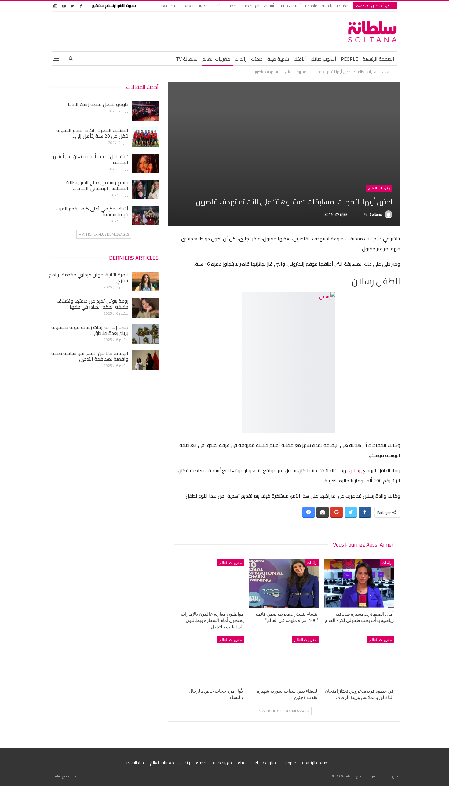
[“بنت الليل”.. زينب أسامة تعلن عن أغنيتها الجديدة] (145, 163)
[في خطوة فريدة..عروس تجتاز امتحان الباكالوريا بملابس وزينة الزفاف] (359, 660)
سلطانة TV (170, 5)
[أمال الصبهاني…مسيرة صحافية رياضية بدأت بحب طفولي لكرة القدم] (359, 583)
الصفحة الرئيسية (335, 5)
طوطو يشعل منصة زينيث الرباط (98, 104)
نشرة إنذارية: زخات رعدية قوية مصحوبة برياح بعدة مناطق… (89, 330)
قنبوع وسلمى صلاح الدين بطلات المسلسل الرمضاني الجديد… (97, 185)
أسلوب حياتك (290, 5)
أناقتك (269, 5)
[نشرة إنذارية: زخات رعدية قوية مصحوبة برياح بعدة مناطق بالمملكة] (145, 334)
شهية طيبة (250, 5)
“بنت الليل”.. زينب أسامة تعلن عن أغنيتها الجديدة (89, 159)
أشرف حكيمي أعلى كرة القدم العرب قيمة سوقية (92, 211)
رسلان (354, 470)
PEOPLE (349, 59)
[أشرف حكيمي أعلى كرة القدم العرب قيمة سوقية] (145, 215)
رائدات (217, 5)
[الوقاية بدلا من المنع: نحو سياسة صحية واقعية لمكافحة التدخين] (145, 360)
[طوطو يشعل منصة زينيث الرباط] (145, 111)
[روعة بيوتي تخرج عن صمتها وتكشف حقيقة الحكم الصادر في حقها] (145, 308)
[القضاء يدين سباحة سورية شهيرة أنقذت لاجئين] (284, 660)
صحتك (231, 5)
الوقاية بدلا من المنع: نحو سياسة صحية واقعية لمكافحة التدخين (89, 356)
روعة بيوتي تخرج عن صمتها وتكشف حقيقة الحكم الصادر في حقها (92, 303)
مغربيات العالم (195, 5)
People (311, 5)
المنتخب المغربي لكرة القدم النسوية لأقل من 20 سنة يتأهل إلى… (92, 133)
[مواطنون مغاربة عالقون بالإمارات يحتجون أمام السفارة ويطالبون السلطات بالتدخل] (209, 583)
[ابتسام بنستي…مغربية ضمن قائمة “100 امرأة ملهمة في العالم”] (284, 583)
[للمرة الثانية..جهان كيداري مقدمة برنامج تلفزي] (145, 281)
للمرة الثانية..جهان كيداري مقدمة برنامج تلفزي (88, 277)
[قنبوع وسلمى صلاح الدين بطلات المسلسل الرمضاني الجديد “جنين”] (145, 189)
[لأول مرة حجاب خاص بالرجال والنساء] (209, 660)
